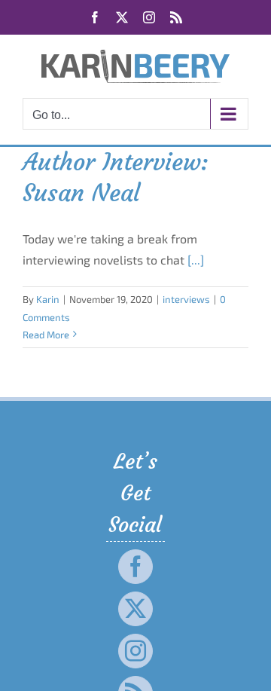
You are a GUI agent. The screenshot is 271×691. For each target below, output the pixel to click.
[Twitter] (135, 609)
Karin (47, 299)
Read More (46, 335)
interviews (186, 299)
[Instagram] (135, 651)
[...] (195, 259)
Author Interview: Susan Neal (116, 178)
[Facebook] (135, 566)
